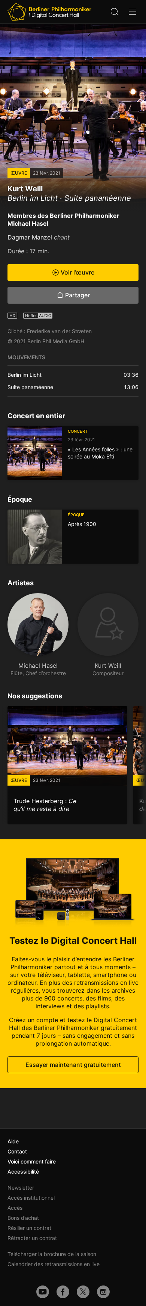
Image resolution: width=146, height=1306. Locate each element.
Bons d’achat (23, 1218)
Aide (13, 1141)
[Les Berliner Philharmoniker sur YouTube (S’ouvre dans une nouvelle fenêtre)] (42, 1291)
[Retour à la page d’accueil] (49, 12)
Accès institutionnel (31, 1197)
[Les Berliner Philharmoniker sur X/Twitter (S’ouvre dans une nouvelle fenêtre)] (83, 1291)
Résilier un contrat (29, 1228)
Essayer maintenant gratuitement (73, 1064)
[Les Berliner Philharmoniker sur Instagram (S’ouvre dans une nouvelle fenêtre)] (103, 1291)
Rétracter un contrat (32, 1238)
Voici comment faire (31, 1161)
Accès (14, 1208)
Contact (17, 1151)
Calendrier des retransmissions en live (53, 1264)
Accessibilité (23, 1171)
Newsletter (20, 1187)
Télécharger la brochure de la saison (51, 1254)
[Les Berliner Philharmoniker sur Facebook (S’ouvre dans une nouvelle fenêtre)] (63, 1291)
